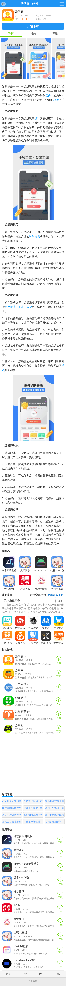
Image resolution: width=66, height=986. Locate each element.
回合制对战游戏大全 (33, 816)
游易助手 (20, 697)
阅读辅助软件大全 (11, 808)
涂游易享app (22, 711)
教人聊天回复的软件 (11, 802)
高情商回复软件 (54, 821)
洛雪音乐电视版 (23, 836)
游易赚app (21, 656)
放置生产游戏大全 (11, 815)
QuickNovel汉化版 (24, 960)
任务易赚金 (22, 684)
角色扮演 (10, 306)
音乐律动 (19, 891)
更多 (60, 600)
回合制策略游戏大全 (54, 816)
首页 (8, 974)
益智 (29, 306)
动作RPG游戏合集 (54, 808)
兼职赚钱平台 (12, 600)
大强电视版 (20, 932)
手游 (25, 974)
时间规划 (34, 236)
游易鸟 (19, 670)
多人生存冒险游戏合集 (11, 822)
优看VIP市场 (21, 877)
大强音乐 (19, 850)
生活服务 (23, 3)
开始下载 (33, 26)
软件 (35, 3)
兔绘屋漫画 (20, 918)
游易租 (19, 725)
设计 (37, 118)
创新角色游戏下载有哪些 (33, 809)
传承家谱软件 (33, 821)
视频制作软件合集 (54, 801)
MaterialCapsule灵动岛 (26, 863)
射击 (21, 306)
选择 (48, 95)
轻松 (56, 99)
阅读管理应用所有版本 (33, 802)
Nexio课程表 (21, 946)
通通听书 (19, 905)
